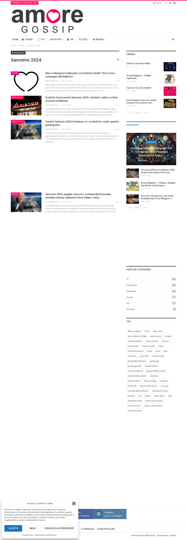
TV (42, 39)
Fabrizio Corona (148, 346)
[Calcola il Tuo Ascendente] (170, 91)
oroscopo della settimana (138, 391)
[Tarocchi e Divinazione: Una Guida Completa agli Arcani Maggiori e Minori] (132, 199)
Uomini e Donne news (153, 406)
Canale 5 (168, 336)
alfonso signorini (134, 331)
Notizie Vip (132, 386)
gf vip (158, 351)
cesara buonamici (135, 341)
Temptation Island (135, 401)
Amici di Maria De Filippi (137, 336)
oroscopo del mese (160, 391)
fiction (149, 351)
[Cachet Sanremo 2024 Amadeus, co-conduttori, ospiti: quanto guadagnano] (26, 129)
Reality (147, 396)
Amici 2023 (157, 331)
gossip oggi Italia (134, 366)
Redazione (89, 529)
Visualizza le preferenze (59, 528)
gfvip (165, 351)
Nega (33, 528)
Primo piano (131, 285)
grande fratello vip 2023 (137, 376)
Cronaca (165, 341)
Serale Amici (159, 396)
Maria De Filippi (150, 381)
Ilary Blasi (154, 376)
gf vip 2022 (132, 356)
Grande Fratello (151, 366)
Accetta (13, 528)
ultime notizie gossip (154, 401)
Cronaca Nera (133, 346)
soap (170, 396)
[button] (73, 503)
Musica (15, 194)
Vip (71, 39)
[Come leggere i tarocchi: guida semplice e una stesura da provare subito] (170, 103)
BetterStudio (150, 535)
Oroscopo (56, 39)
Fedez (161, 346)
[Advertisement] (65, 167)
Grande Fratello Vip (135, 371)
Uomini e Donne (134, 406)
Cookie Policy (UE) (106, 529)
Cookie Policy (27, 535)
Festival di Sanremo (135, 351)
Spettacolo (17, 97)
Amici (147, 331)
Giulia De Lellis (158, 356)
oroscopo (164, 386)
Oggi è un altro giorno (148, 386)
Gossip (29, 39)
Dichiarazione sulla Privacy (45, 535)
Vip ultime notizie (135, 411)
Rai (139, 396)
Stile (85, 39)
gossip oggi (154, 361)
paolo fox (131, 396)
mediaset (164, 381)
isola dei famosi (134, 381)
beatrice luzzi (155, 336)
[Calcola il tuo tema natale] (170, 66)
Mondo (100, 39)
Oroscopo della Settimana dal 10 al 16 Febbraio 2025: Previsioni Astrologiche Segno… (151, 152)
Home (15, 39)
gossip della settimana (137, 361)
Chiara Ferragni (152, 341)
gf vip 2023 (144, 356)
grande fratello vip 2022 (155, 371)
